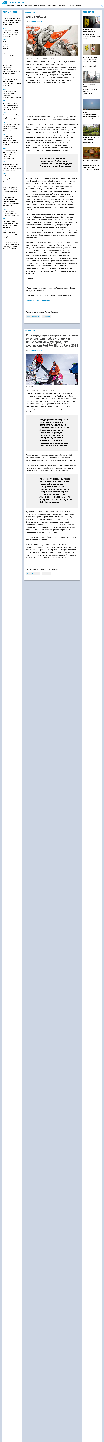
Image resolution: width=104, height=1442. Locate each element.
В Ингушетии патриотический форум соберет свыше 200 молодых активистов (11, 201)
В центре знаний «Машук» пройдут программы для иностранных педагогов (12, 94)
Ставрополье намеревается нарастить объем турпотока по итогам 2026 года (10, 140)
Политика (11, 6)
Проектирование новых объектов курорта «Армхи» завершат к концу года (12, 127)
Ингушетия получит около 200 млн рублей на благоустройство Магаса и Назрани (11, 245)
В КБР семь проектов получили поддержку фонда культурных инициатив (11, 33)
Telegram (46, 316)
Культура (62, 6)
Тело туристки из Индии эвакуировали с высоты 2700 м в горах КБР (12, 117)
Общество (28, 6)
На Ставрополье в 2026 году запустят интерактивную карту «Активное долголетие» (91, 89)
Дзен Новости (33, 316)
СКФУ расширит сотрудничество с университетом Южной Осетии (11, 45)
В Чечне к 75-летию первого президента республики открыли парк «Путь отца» (10, 106)
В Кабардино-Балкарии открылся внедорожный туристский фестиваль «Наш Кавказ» (12, 21)
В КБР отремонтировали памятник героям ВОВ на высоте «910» (91, 115)
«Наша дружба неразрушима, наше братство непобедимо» (11, 213)
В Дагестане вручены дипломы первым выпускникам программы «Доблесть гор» (12, 167)
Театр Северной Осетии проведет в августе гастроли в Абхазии (12, 190)
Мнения (71, 6)
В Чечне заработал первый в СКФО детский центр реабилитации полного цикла (12, 57)
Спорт (78, 6)
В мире (19, 6)
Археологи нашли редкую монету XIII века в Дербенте (12, 235)
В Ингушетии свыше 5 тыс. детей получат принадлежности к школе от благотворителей (11, 154)
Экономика (52, 6)
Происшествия (40, 6)
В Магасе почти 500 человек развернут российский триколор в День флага (11, 179)
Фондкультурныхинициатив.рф (38, 300)
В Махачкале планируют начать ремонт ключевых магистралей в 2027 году (12, 82)
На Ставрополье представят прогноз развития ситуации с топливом (10, 224)
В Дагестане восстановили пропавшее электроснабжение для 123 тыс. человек (11, 69)
